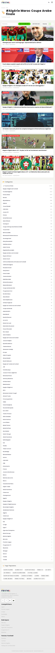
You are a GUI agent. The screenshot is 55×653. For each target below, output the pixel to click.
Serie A (3, 616)
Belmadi (29, 578)
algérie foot (19, 570)
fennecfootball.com (38, 651)
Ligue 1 (3, 607)
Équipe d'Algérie (5, 625)
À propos (3, 638)
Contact (3, 641)
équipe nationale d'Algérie (11, 575)
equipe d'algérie (8, 570)
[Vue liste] (52, 24)
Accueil (3, 7)
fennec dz (40, 570)
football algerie (33, 573)
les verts (48, 570)
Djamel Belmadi (8, 578)
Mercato (3, 622)
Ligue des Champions (6, 627)
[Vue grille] (50, 24)
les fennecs (7, 573)
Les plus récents (24, 24)
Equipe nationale (30, 570)
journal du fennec (26, 575)
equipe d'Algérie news (19, 573)
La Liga (3, 611)
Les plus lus (36, 24)
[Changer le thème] (49, 2)
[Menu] (52, 2)
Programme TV (5, 630)
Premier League (5, 609)
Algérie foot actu (39, 578)
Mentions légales (5, 643)
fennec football (19, 578)
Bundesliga (4, 614)
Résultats (3, 632)
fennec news (45, 575)
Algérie (37, 575)
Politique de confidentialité (8, 645)
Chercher (45, 24)
